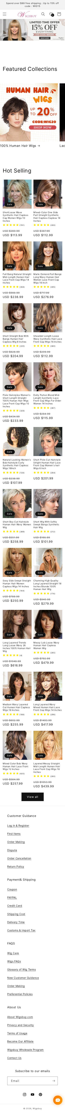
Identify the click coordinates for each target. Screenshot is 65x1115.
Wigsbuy (37, 1108)
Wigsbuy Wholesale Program (25, 1049)
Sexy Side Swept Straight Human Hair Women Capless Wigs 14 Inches (17, 583)
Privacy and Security (20, 1025)
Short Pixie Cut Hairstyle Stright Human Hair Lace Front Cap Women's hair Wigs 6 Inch (47, 464)
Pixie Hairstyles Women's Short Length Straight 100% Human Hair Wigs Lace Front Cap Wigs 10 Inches (16, 401)
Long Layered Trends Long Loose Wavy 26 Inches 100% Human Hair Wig (17, 646)
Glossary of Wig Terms (21, 969)
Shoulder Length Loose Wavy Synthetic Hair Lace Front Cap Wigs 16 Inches (47, 339)
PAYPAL (12, 897)
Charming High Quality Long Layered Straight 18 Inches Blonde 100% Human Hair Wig (47, 584)
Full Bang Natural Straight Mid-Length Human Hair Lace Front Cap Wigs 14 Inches (17, 278)
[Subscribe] (54, 1081)
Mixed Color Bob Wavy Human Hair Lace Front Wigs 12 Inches (15, 766)
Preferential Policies (20, 994)
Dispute (12, 850)
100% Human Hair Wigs (18, 146)
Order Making (16, 841)
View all (32, 797)
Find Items (14, 833)
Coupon (12, 889)
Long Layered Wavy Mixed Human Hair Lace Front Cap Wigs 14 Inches (47, 707)
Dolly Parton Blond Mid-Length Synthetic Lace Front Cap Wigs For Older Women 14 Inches (47, 399)
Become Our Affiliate (20, 1041)
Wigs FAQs (14, 961)
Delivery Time (16, 922)
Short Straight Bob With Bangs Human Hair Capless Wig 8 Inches (16, 339)
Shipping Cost (16, 913)
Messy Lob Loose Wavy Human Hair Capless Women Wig (46, 645)
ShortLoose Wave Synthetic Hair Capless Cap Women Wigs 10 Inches (15, 216)
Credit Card (14, 905)
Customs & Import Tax (21, 930)
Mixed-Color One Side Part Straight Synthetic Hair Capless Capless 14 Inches (46, 216)
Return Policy (15, 866)
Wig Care (13, 953)
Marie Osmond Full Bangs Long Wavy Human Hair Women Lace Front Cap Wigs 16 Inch (47, 278)
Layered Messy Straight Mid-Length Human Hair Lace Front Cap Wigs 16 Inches (46, 767)
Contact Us (14, 1057)
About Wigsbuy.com (20, 1016)
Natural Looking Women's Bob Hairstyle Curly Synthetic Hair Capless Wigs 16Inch (17, 464)
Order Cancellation (19, 858)
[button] (4, 14)
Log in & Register (18, 825)
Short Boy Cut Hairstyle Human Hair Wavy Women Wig (17, 524)
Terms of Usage (17, 1033)
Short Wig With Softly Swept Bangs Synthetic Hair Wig (46, 524)
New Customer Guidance (23, 977)
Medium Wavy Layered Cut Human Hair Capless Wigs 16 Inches (16, 707)
